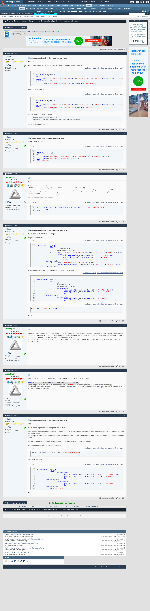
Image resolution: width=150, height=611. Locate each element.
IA (40, 5)
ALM (44, 5)
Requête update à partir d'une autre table (19, 535)
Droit (100, 2)
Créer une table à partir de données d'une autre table (38, 32)
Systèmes (110, 5)
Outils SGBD (87, 11)
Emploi (84, 2)
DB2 (57, 8)
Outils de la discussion (107, 49)
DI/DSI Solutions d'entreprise (21, 5)
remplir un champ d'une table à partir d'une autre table (24, 539)
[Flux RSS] (143, 11)
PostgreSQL (94, 8)
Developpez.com (111, 567)
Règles (55, 16)
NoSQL (86, 8)
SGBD (89, 5)
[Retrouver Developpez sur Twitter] (145, 11)
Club (107, 2)
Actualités (22, 507)
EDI (71, 5)
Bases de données (20, 21)
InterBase (71, 8)
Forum (9, 21)
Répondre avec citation (108, 129)
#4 (124, 225)
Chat (63, 2)
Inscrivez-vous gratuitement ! (45, 13)
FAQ (49, 2)
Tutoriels (41, 2)
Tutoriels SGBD (72, 11)
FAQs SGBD (35, 507)
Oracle (103, 8)
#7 (124, 415)
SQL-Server (117, 8)
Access (32, 8)
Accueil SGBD (41, 11)
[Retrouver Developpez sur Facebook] (148, 11)
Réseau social (28, 16)
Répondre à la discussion (15, 27)
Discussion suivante (74, 516)
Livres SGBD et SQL (99, 11)
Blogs (56, 2)
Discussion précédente (56, 516)
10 (19, 209)
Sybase (109, 8)
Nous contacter (100, 567)
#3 (124, 173)
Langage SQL (33, 21)
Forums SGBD (52, 11)
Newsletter (73, 2)
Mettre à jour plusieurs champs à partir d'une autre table (24, 548)
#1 (124, 53)
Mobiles (102, 5)
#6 (124, 370)
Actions (17, 16)
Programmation (80, 5)
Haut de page (121, 567)
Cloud (35, 5)
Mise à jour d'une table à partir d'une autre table (21, 544)
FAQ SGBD (61, 11)
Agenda (43, 16)
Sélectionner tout (89, 68)
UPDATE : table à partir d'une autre (17, 553)
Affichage (120, 49)
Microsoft (51, 5)
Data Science (49, 8)
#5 (124, 325)
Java (58, 5)
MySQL (79, 8)
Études (92, 2)
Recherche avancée (142, 16)
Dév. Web (65, 5)
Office (95, 5)
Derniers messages (7, 16)
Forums (31, 2)
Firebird (63, 8)
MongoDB (127, 8)
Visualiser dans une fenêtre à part (110, 68)
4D (27, 8)
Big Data (40, 8)
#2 (124, 133)
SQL (80, 11)
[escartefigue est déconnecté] (15, 194)
